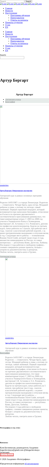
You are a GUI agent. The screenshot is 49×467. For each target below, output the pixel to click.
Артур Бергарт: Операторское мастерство (16, 191)
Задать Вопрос (6, 455)
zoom (2, 185)
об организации (32, 464)
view (7, 185)
